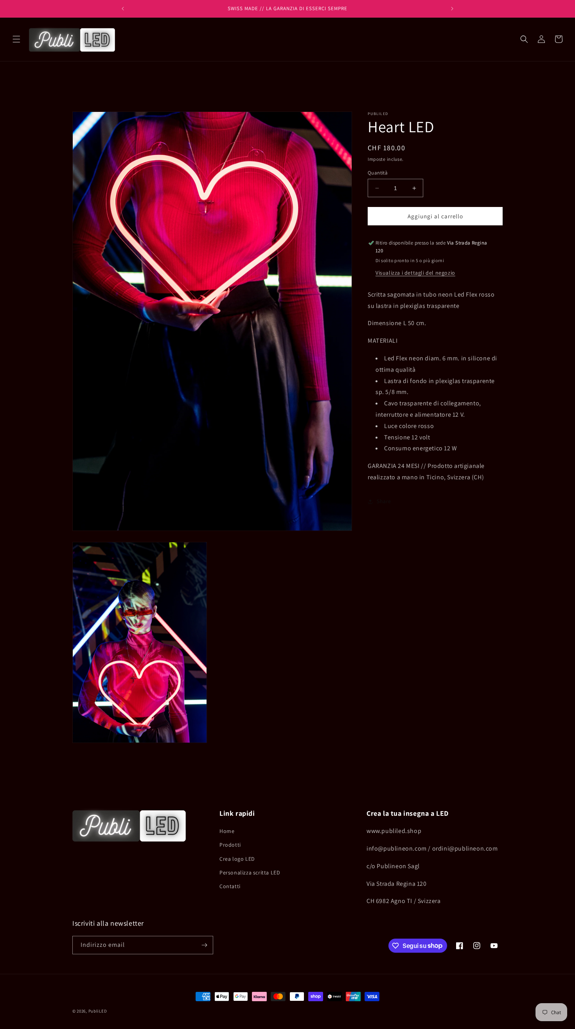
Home (226, 831)
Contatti (230, 886)
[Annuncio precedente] (122, 8)
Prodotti (230, 844)
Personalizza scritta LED (249, 872)
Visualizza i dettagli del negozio (415, 272)
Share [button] (384, 501)
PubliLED (97, 1011)
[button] (16, 39)
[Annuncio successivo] (452, 8)
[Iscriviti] (204, 945)
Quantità (378, 172)
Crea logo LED (237, 858)
